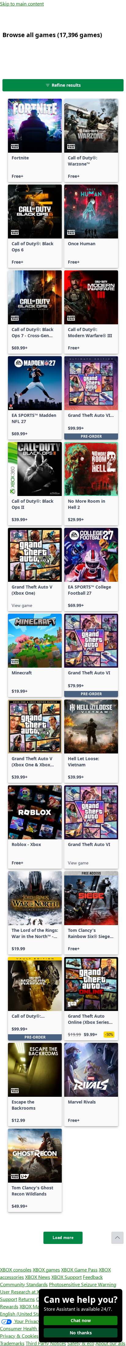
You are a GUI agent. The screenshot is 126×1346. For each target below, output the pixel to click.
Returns (26, 1299)
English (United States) (24, 1313)
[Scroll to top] (117, 1238)
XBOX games (46, 1269)
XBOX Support (66, 1277)
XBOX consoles (15, 1269)
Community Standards (24, 1284)
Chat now (81, 1320)
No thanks (81, 1333)
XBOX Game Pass (79, 1269)
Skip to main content (22, 3)
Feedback (93, 1277)
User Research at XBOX (25, 1291)
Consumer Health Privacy (27, 1328)
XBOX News (37, 1277)
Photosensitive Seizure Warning (82, 1284)
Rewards (9, 1306)
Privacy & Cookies (19, 1336)
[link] (35, 140)
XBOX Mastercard (38, 1306)
